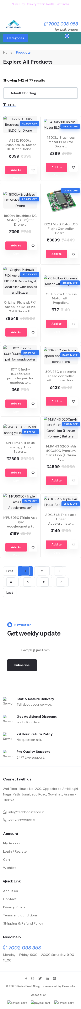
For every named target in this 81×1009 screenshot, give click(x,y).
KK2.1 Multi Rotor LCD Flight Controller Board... (61, 228)
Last (9, 592)
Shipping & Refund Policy (23, 923)
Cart (6, 859)
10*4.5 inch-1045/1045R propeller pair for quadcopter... (20, 376)
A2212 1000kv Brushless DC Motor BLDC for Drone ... (20, 144)
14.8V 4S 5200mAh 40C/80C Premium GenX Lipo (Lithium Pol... (61, 452)
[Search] (51, 38)
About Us (10, 891)
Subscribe (22, 665)
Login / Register (15, 851)
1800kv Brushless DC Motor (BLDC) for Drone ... (20, 220)
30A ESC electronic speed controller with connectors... (60, 376)
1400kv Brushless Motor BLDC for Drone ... (61, 141)
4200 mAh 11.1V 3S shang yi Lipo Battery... (20, 447)
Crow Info (68, 986)
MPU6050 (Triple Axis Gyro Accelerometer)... (20, 522)
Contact (10, 899)
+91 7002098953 (22, 820)
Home (7, 52)
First (9, 571)
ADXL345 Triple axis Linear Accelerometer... (60, 519)
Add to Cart (16, 171)
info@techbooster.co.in (26, 812)
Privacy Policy (14, 907)
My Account (13, 843)
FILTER (11, 105)
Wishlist (9, 868)
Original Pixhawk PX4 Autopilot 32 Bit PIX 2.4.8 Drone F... (20, 306)
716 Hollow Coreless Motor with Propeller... (61, 298)
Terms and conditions (20, 915)
